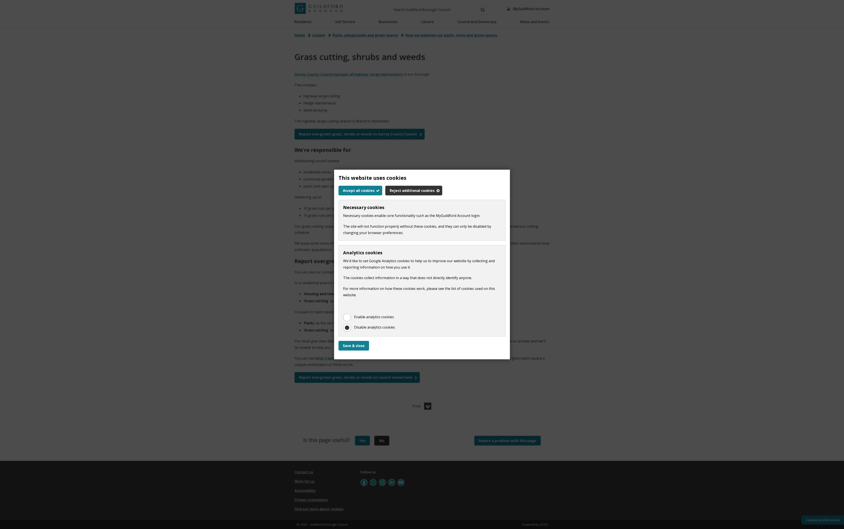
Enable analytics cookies (374, 316)
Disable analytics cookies (374, 327)
